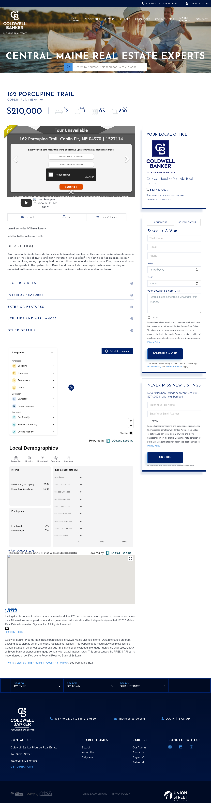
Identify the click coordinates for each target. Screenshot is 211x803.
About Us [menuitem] (138, 752)
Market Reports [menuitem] (185, 19)
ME (30, 662)
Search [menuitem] (86, 747)
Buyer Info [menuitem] (139, 757)
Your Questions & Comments (163, 291)
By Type (20, 686)
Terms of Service (174, 366)
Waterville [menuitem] (88, 752)
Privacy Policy (14, 631)
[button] (68, 67)
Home (11, 662)
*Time (150, 277)
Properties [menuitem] (92, 19)
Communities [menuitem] (164, 19)
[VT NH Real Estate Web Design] (175, 793)
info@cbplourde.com (132, 718)
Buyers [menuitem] (110, 19)
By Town (73, 686)
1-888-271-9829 (169, 3)
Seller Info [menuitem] (139, 762)
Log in (193, 3)
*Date (150, 264)
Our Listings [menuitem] (73, 19)
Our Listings (130, 686)
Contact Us (152, 199)
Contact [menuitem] (202, 19)
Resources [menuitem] (142, 19)
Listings (21, 662)
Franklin (39, 662)
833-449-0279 (153, 3)
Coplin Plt (52, 662)
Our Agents (165, 199)
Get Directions (22, 766)
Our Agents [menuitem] (139, 747)
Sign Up (203, 3)
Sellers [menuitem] (125, 19)
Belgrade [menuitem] (87, 757)
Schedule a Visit (187, 222)
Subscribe (165, 457)
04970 (64, 662)
